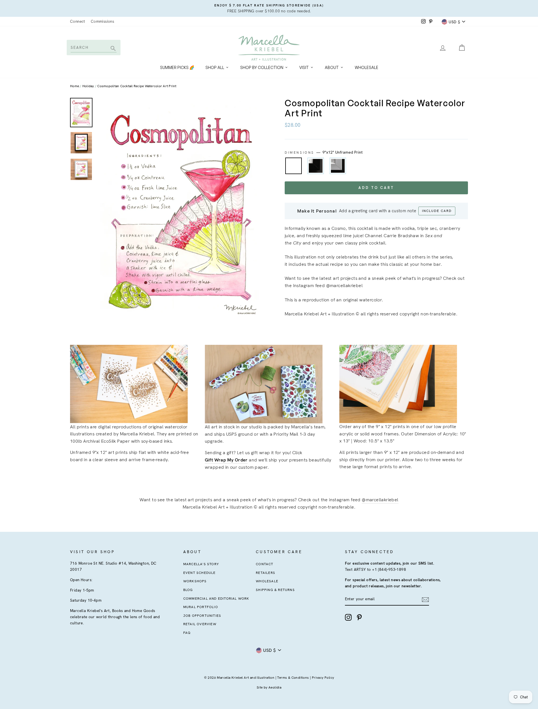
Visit (304, 67)
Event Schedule (199, 573)
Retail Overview (199, 624)
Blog (188, 590)
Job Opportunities (202, 615)
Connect (77, 21)
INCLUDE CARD (437, 211)
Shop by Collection (261, 67)
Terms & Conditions (293, 677)
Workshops (195, 581)
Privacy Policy (323, 677)
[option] (269, 8)
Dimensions (324, 152)
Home (74, 86)
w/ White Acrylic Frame (337, 166)
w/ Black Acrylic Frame (315, 166)
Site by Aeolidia (269, 687)
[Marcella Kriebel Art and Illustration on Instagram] (348, 617)
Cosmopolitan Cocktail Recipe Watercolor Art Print (136, 86)
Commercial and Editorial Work (216, 598)
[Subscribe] (425, 599)
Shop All (214, 67)
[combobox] (93, 47)
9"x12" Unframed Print (293, 166)
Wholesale (366, 67)
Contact (264, 564)
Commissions (102, 21)
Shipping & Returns (275, 590)
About (332, 67)
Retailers (265, 573)
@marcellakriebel (380, 500)
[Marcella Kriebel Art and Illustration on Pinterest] (359, 617)
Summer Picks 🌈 (177, 67)
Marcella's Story (201, 564)
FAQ (187, 633)
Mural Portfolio (200, 607)
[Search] (112, 49)
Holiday (88, 86)
